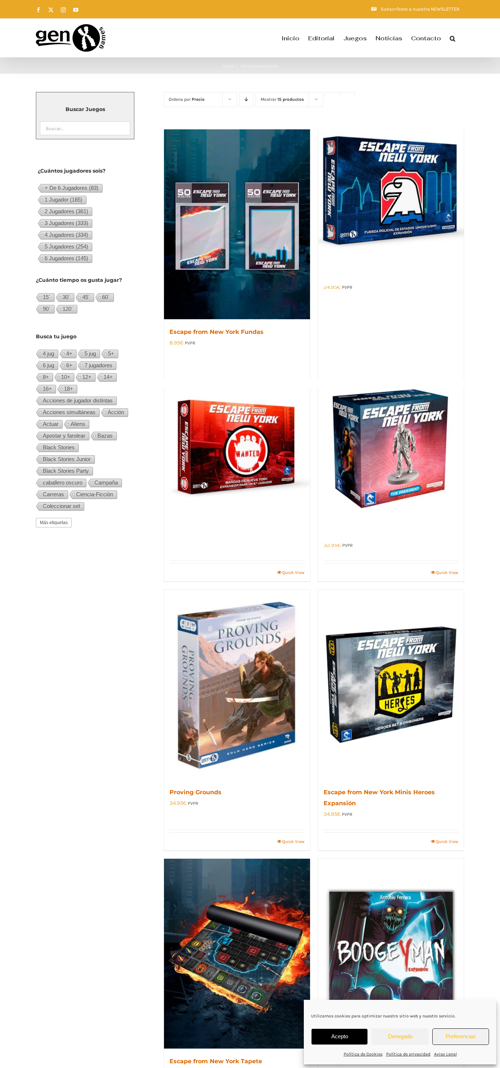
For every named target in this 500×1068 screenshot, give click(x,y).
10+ (65, 377)
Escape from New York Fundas (216, 331)
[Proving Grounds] (237, 685)
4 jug (48, 353)
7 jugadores (98, 365)
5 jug (90, 353)
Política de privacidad (408, 1054)
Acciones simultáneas (69, 412)
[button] (452, 38)
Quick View (293, 572)
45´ (86, 297)
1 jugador (63, 199)
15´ (47, 297)
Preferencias (460, 1036)
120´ (68, 309)
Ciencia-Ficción (94, 494)
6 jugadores (66, 258)
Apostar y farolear (64, 435)
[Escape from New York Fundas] (237, 224)
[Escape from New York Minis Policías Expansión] (391, 191)
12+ (87, 377)
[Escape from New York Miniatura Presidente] (391, 449)
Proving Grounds (195, 792)
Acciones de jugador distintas (78, 400)
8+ (46, 377)
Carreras (53, 494)
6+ (69, 365)
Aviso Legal (445, 1054)
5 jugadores (66, 246)
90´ (47, 309)
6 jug (48, 365)
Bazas (105, 435)
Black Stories (59, 447)
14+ (108, 377)
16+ (47, 389)
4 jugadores (66, 235)
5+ (111, 353)
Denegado (400, 1036)
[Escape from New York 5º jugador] (237, 449)
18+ (68, 389)
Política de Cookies (363, 1054)
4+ (69, 353)
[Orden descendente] (246, 99)
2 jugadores (66, 211)
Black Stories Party (66, 471)
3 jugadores (66, 223)
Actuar (51, 424)
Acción (116, 412)
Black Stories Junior (67, 459)
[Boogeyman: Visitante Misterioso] (391, 954)
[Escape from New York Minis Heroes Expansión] (391, 685)
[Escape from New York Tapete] (237, 954)
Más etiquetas (54, 522)
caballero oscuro (62, 482)
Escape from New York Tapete (215, 1061)
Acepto (339, 1036)
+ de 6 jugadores (71, 188)
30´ (66, 297)
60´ (106, 297)
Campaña (106, 482)
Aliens (78, 424)
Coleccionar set (61, 506)
